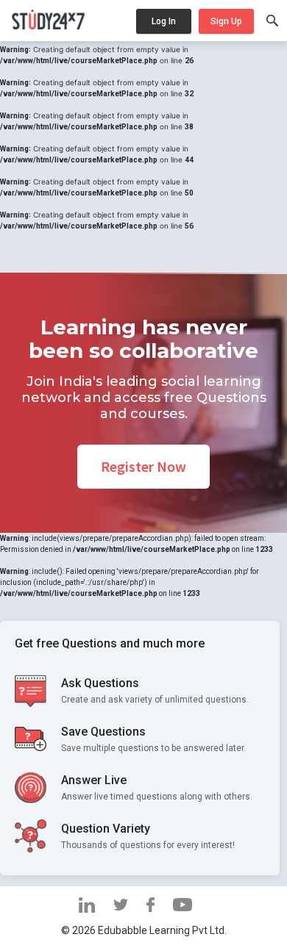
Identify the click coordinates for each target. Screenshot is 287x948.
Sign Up (226, 21)
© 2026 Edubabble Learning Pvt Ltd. (144, 930)
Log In (164, 21)
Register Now (143, 466)
